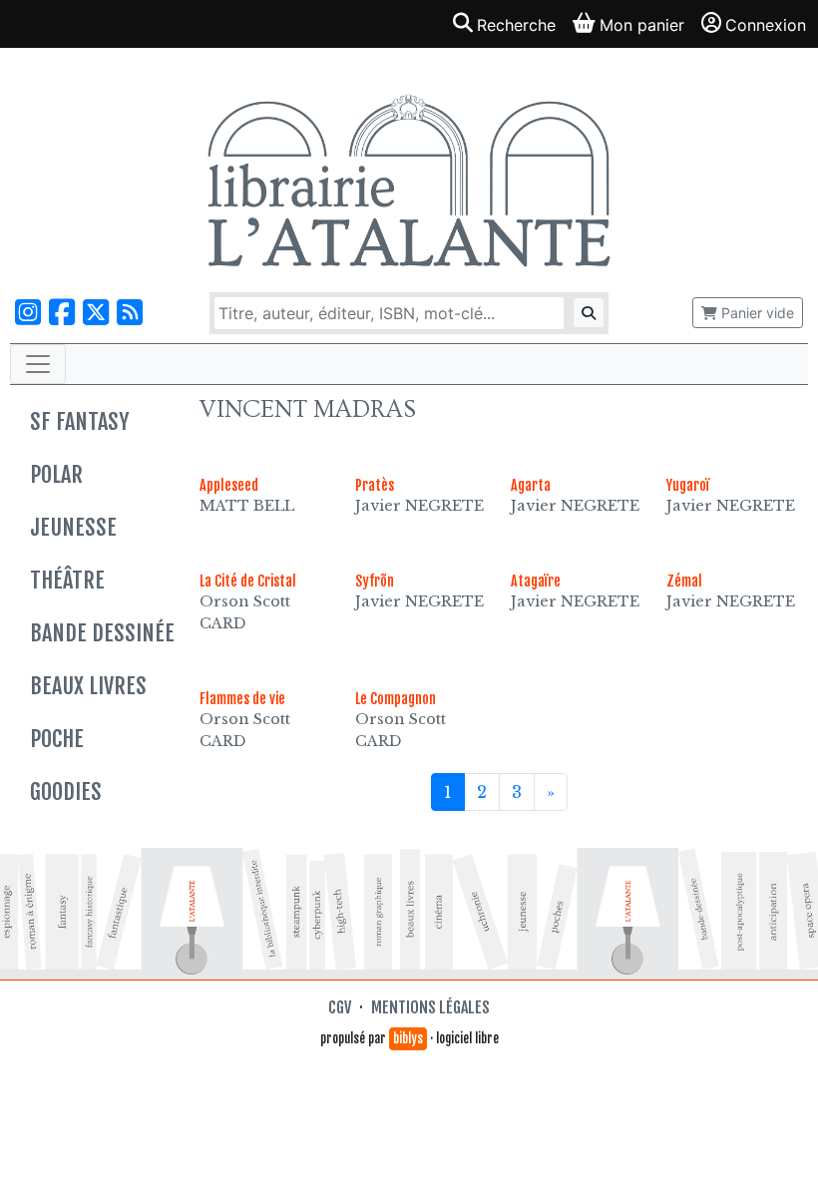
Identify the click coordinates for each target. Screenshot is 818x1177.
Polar (56, 474)
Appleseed (229, 485)
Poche (57, 738)
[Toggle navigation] (38, 364)
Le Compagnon (395, 698)
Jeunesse (73, 527)
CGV (339, 1007)
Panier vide (755, 312)
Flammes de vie (242, 698)
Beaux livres (88, 685)
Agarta (531, 485)
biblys (408, 1038)
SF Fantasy (79, 421)
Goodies (66, 791)
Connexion (765, 25)
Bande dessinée (102, 632)
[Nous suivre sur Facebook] (62, 312)
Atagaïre (536, 581)
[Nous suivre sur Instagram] (28, 312)
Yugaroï (687, 485)
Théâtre (67, 580)
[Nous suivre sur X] (96, 312)
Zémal (684, 581)
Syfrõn (374, 581)
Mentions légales (430, 1007)
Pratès (374, 485)
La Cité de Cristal (248, 581)
